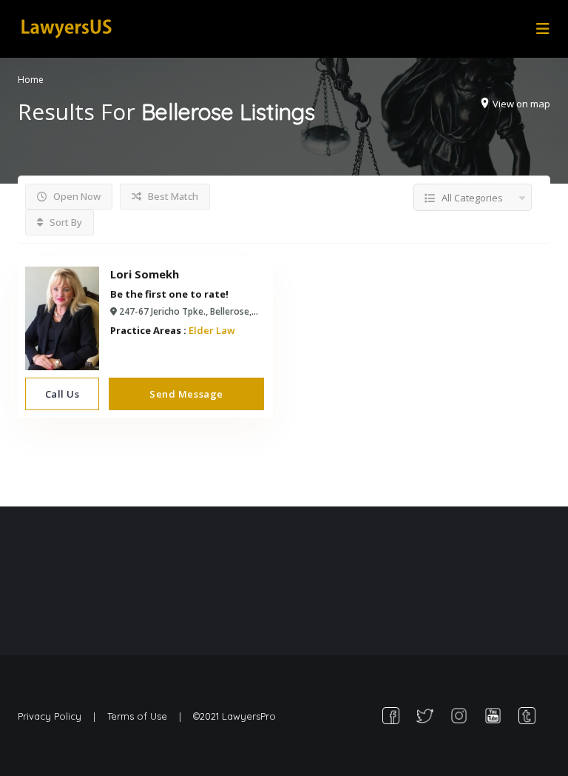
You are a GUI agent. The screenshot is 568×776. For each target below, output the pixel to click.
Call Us (62, 394)
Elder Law (212, 330)
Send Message (186, 394)
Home (31, 79)
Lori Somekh (144, 274)
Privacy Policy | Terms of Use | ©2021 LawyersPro (147, 716)
